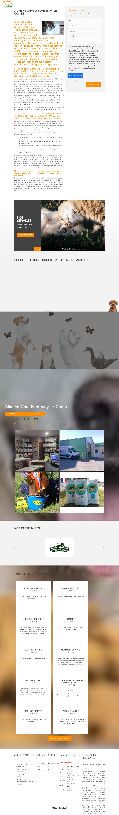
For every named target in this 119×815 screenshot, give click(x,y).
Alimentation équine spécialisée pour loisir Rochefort (93, 800)
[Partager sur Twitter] (81, 806)
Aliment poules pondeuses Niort (93, 793)
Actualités (87, 4)
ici (75, 70)
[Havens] (37, 492)
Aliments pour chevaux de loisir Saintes (93, 808)
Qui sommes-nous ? (46, 4)
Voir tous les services (25, 235)
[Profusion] (82, 492)
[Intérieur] (37, 450)
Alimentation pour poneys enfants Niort (93, 774)
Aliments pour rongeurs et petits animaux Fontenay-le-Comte (93, 782)
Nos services (61, 4)
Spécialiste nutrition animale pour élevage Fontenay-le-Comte (93, 766)
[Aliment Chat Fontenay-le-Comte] (53, 28)
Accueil (33, 4)
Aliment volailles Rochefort (93, 776)
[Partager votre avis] (88, 806)
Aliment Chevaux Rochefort (93, 778)
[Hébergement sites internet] (59, 811)
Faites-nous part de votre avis (59, 738)
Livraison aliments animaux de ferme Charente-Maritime (93, 770)
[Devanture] (82, 450)
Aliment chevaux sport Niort (93, 785)
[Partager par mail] (84, 806)
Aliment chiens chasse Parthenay (93, 795)
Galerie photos (75, 4)
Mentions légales (21, 779)
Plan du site (20, 784)
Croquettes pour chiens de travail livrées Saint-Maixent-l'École (93, 812)
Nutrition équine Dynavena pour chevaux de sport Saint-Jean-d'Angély (93, 790)
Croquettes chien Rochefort (93, 802)
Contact (97, 4)
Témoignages (20, 774)
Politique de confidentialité (24, 782)
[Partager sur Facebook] (77, 806)
